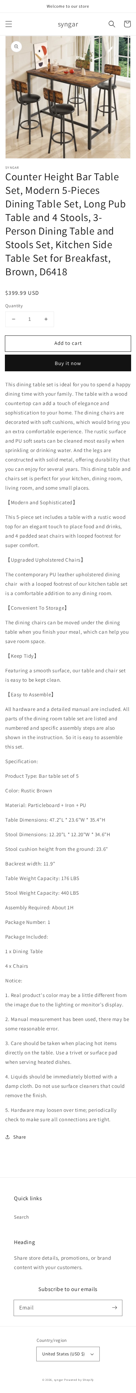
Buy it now (68, 363)
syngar (58, 1380)
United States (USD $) (63, 1354)
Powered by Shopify (79, 1380)
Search (21, 1217)
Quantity (14, 306)
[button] (8, 24)
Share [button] (19, 1137)
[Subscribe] (114, 1307)
